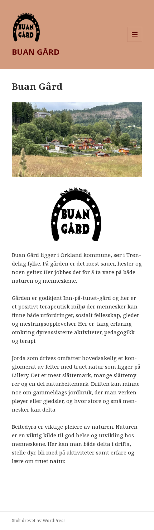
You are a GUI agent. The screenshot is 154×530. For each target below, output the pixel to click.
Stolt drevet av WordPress (39, 520)
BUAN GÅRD (35, 51)
